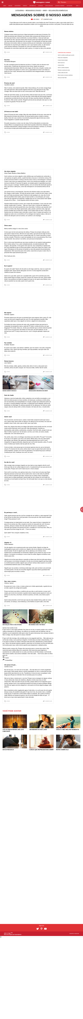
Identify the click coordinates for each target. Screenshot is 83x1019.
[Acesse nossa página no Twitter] (37, 928)
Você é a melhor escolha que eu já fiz (66, 55)
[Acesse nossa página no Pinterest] (41, 928)
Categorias (19, 10)
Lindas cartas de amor (63, 72)
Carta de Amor (61, 65)
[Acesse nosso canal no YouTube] (45, 928)
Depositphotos (18, 934)
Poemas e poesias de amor (64, 70)
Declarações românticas (58, 10)
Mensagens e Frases (33, 10)
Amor (45, 10)
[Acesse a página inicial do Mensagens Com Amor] (41, 2)
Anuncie (76, 933)
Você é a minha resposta (63, 67)
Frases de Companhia (63, 57)
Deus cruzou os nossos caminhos (65, 75)
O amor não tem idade (63, 60)
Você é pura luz (61, 62)
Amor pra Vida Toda (62, 77)
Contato (71, 933)
